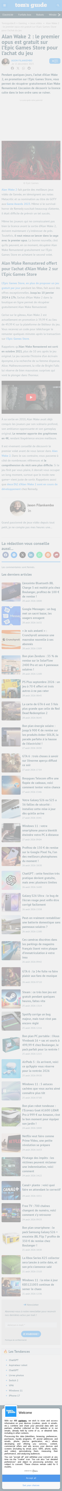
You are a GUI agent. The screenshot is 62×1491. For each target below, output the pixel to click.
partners (22, 1420)
